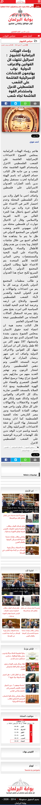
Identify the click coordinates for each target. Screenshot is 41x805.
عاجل (37, 6)
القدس (6, 447)
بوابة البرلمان (25, 450)
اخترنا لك (29, 570)
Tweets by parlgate (32, 769)
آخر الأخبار (29, 490)
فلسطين (35, 450)
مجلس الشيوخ (25, 41)
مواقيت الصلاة (26, 716)
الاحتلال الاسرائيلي (17, 447)
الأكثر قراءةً (28, 648)
